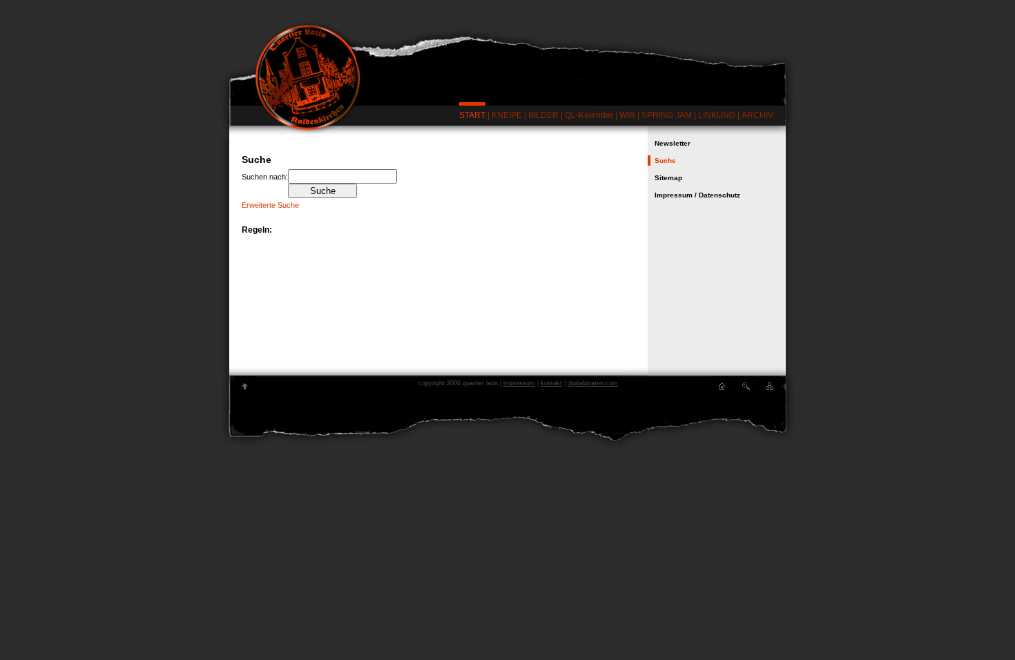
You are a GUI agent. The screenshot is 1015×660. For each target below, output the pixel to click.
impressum (519, 383)
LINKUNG (716, 115)
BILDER (543, 115)
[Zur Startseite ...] (507, 60)
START (472, 115)
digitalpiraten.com (593, 383)
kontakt (551, 383)
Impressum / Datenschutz (697, 195)
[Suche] (745, 386)
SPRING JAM (666, 115)
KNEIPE (507, 115)
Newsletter (672, 143)
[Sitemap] (770, 386)
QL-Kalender (589, 115)
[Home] (721, 386)
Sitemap (668, 178)
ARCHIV (757, 115)
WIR (627, 115)
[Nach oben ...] (245, 386)
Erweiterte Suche (270, 205)
